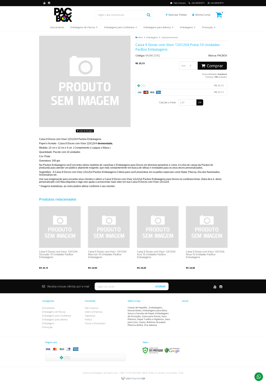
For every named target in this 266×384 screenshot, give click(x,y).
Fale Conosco (180, 3)
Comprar (215, 65)
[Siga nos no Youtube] (44, 3)
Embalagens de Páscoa (53, 311)
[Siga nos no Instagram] (49, 3)
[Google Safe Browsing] (172, 350)
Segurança (90, 315)
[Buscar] (148, 15)
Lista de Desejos (86, 131)
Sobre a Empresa (93, 311)
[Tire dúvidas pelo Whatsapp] (258, 376)
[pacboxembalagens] (63, 14)
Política (88, 319)
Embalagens (152, 37)
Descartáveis (48, 307)
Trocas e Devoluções (95, 323)
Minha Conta (202, 14)
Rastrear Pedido (177, 14)
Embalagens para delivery (55, 319)
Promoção (47, 327)
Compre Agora (60, 241)
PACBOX (222, 55)
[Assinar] (160, 286)
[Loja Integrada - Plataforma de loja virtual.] (133, 378)
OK (199, 102)
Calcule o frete (167, 102)
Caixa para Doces (169, 37)
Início (140, 37)
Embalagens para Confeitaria (56, 315)
